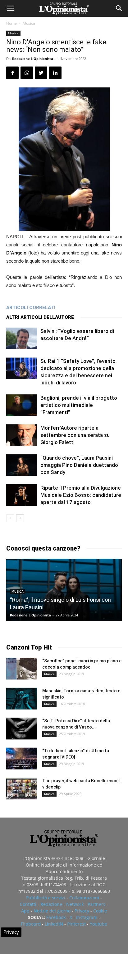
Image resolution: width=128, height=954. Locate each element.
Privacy (82, 911)
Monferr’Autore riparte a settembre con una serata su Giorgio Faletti (75, 435)
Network (75, 904)
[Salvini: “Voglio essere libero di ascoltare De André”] (21, 338)
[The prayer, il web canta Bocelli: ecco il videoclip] (21, 788)
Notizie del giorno (52, 911)
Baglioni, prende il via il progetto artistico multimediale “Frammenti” (78, 405)
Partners (96, 904)
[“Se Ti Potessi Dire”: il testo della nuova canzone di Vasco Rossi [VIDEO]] (21, 728)
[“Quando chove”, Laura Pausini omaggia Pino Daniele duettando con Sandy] (21, 465)
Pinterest (76, 924)
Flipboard (31, 924)
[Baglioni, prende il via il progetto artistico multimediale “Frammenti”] (21, 405)
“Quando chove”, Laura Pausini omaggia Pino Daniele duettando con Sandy (79, 465)
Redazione (51, 904)
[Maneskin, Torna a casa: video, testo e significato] (21, 698)
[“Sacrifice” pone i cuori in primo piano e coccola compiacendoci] (21, 669)
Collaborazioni (84, 898)
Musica (29, 23)
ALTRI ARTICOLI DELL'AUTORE (40, 317)
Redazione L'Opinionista (32, 58)
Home (11, 23)
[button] (119, 8)
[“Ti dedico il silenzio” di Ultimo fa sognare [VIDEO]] (21, 758)
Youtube (98, 924)
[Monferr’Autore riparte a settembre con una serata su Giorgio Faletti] (21, 435)
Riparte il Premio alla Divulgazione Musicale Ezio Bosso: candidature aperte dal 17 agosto (80, 495)
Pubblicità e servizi (45, 898)
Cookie (100, 911)
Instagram (86, 917)
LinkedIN (54, 924)
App (25, 911)
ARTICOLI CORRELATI (30, 307)
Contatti (28, 904)
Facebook (56, 917)
